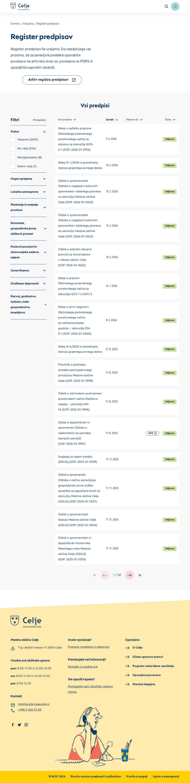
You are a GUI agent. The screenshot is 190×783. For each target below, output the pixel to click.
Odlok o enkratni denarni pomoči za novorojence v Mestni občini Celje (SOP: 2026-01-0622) (75, 257)
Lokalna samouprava (24, 191)
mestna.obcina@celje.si (33, 704)
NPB (150, 433)
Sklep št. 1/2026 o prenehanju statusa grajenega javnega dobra (80, 165)
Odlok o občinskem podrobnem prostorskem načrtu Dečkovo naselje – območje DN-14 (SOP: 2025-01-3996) (80, 401)
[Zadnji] (140, 575)
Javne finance (20, 270)
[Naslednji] (129, 575)
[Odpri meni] (175, 6)
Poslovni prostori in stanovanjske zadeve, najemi (25, 252)
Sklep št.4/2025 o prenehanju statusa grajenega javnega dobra (80, 349)
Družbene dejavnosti (25, 283)
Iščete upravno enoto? (147, 657)
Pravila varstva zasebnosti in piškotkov (96, 777)
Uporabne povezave (146, 675)
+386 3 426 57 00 (29, 709)
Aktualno (28, 24)
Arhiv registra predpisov (48, 79)
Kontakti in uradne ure (83, 666)
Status (15, 131)
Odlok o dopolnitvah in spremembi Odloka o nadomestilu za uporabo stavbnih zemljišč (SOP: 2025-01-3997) (74, 433)
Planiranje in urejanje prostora (24, 207)
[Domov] (20, 6)
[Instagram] (26, 725)
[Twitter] (19, 725)
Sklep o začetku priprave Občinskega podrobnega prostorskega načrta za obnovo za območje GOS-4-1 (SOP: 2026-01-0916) (76, 139)
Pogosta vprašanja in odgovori (88, 647)
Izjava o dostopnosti (166, 777)
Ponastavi (39, 120)
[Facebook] (13, 725)
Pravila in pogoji (137, 777)
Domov (15, 24)
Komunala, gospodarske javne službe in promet (23, 229)
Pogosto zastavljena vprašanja (153, 666)
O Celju (137, 647)
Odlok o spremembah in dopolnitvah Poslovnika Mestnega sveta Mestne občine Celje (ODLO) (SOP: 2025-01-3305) (74, 549)
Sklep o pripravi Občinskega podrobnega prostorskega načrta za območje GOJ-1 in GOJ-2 (75, 286)
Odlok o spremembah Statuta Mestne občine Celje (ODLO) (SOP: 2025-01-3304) (77, 520)
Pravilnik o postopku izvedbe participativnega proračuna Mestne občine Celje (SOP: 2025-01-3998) (75, 372)
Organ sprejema (21, 178)
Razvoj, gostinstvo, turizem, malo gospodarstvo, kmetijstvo (23, 304)
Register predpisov (48, 24)
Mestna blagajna (143, 684)
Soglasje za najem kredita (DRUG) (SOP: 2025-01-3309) (77, 459)
